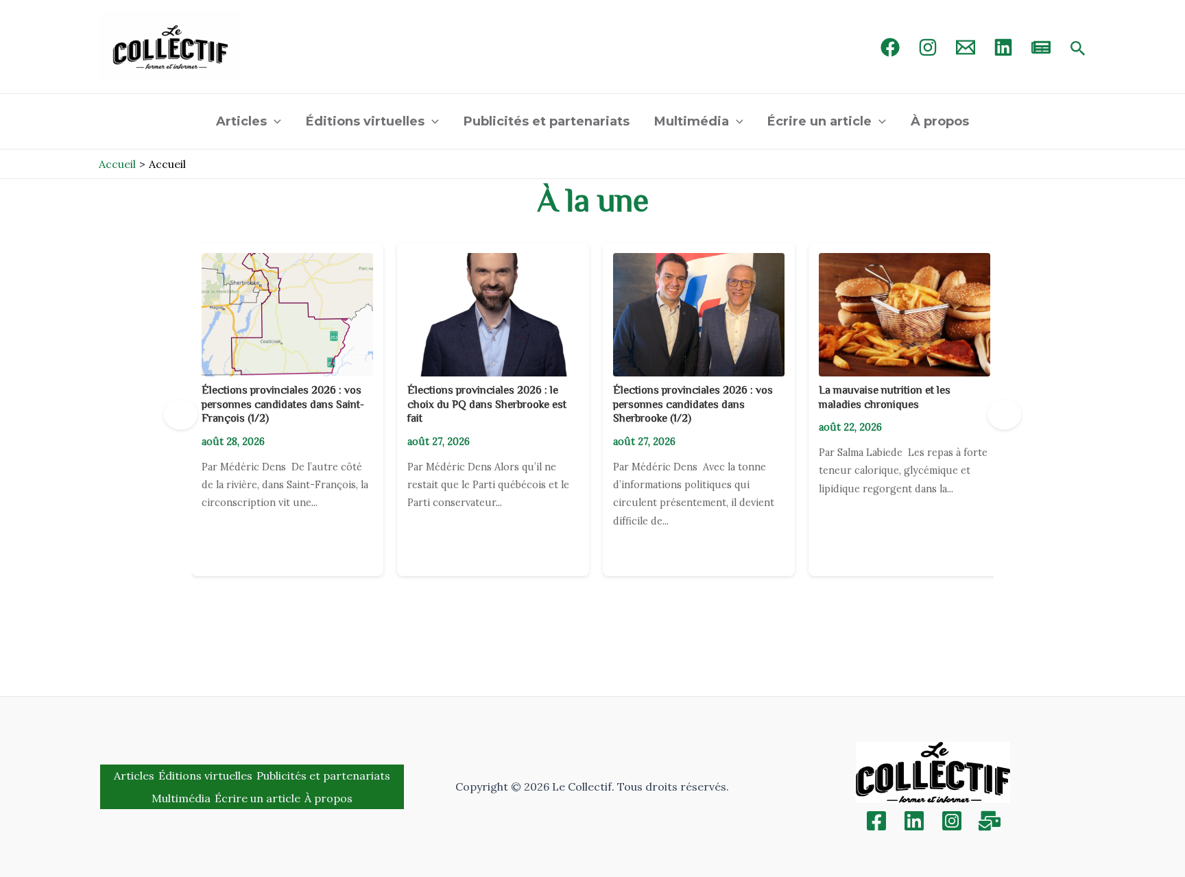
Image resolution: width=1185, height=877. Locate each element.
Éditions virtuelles (365, 121)
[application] (274, 121)
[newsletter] (1041, 47)
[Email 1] (965, 47)
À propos (940, 121)
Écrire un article (819, 121)
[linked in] (1003, 47)
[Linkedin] (914, 821)
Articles (241, 121)
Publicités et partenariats (547, 121)
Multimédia (691, 121)
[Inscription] (990, 821)
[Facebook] (890, 47)
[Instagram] (927, 47)
